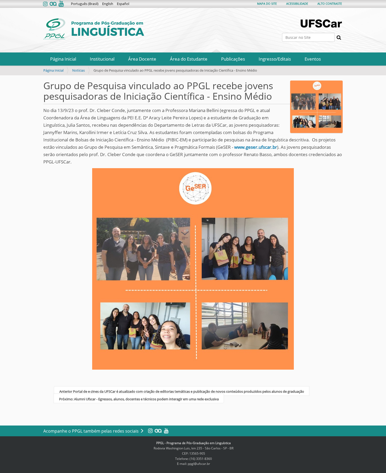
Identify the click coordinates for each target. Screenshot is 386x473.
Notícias (78, 70)
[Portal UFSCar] (322, 23)
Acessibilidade (297, 4)
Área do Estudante (188, 59)
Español (123, 3)
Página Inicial (63, 59)
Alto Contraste (329, 4)
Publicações (233, 59)
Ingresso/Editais (275, 59)
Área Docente (142, 59)
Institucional (102, 59)
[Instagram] (46, 4)
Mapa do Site (267, 4)
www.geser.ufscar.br (255, 147)
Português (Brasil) (84, 3)
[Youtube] (61, 4)
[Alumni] (53, 4)
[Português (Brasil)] (93, 28)
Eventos (313, 59)
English (107, 3)
